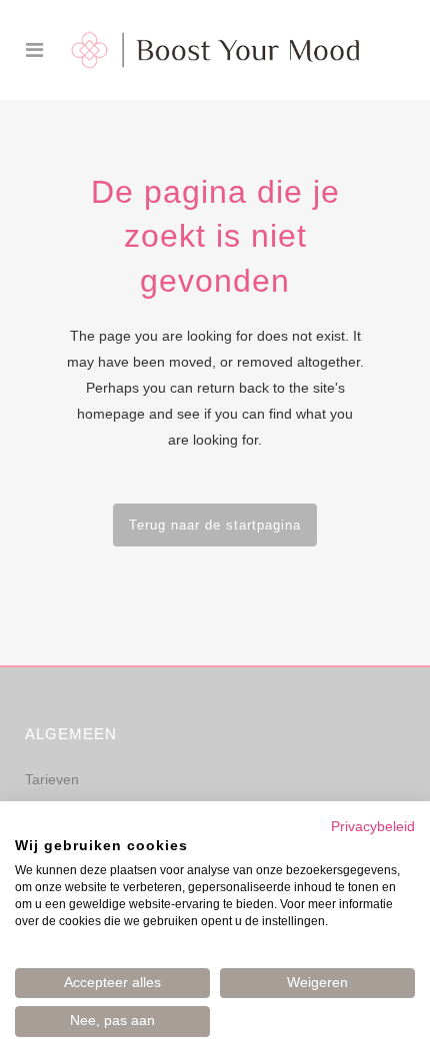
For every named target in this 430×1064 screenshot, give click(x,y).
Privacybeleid (373, 826)
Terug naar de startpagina (215, 525)
